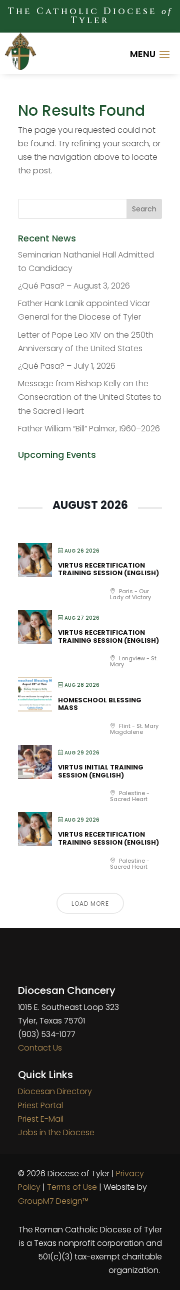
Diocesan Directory (55, 1091)
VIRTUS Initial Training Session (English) (101, 771)
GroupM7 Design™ (53, 1201)
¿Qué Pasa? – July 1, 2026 (67, 366)
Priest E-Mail (41, 1119)
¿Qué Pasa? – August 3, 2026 (74, 286)
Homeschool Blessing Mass (100, 704)
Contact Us (40, 1048)
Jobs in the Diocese (56, 1132)
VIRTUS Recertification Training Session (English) (108, 569)
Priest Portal (40, 1105)
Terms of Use (72, 1187)
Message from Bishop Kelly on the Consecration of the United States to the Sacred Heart (90, 397)
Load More (90, 903)
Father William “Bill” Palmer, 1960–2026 (89, 428)
